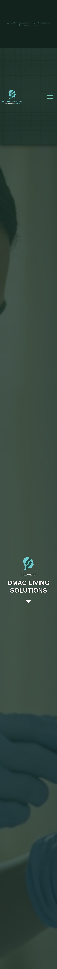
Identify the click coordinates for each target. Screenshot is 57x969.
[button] (50, 97)
